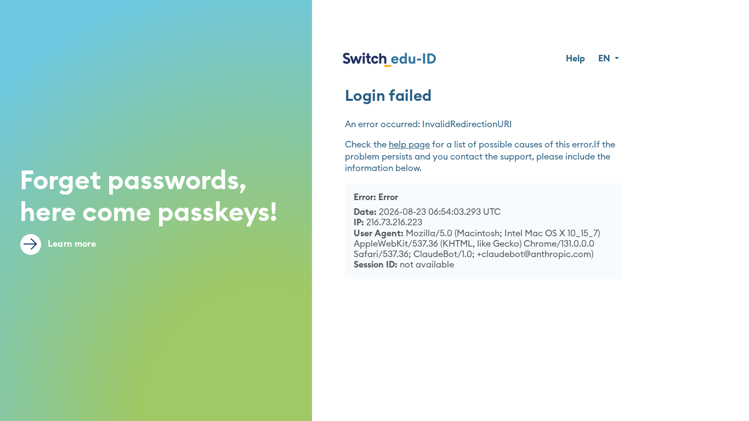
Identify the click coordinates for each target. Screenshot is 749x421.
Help (575, 58)
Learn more (71, 244)
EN (605, 58)
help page (409, 144)
